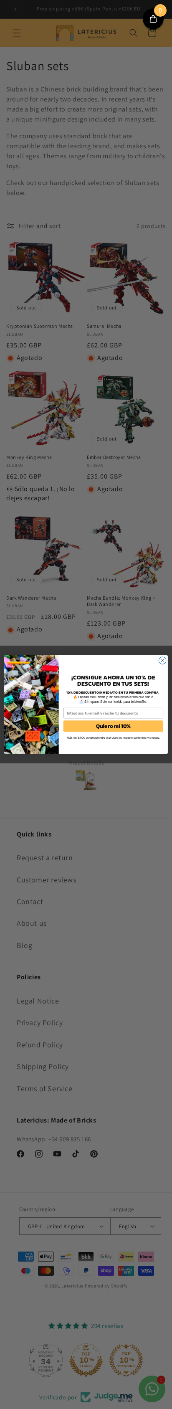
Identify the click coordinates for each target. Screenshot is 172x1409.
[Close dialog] (162, 660)
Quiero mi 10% (113, 726)
